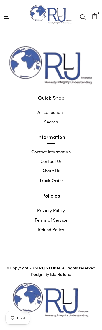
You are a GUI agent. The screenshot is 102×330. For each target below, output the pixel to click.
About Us (51, 171)
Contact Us (51, 161)
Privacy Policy (51, 210)
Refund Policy (51, 229)
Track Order (51, 180)
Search (51, 122)
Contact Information (51, 151)
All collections (51, 112)
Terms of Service (51, 220)
